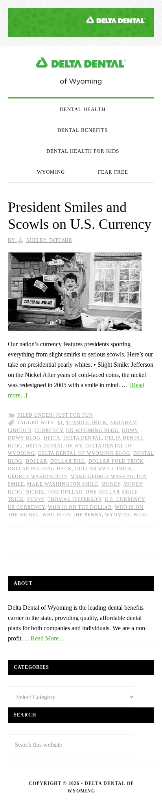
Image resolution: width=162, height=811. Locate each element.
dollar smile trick (103, 468)
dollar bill (67, 461)
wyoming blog (126, 515)
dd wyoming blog (92, 430)
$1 (60, 422)
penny (35, 499)
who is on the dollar (80, 507)
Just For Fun (74, 415)
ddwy (130, 430)
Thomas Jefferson (74, 499)
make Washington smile (62, 484)
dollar (36, 461)
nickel (35, 492)
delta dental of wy (54, 446)
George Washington (37, 476)
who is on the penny (72, 515)
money (110, 484)
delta (52, 438)
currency (49, 430)
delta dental (82, 438)
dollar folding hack (40, 468)
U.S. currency (125, 499)
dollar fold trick (116, 461)
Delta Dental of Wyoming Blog (81, 71)
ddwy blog (24, 438)
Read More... (47, 638)
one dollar (65, 492)
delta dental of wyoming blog (84, 453)
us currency (26, 507)
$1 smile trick (86, 422)
